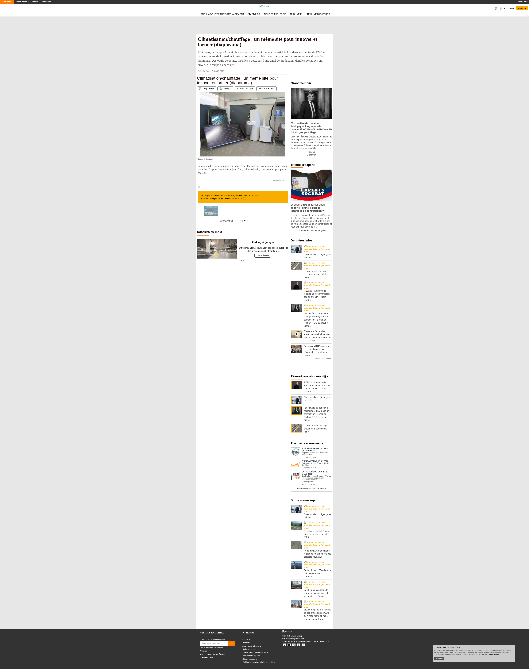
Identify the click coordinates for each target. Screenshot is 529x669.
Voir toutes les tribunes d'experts (311, 230)
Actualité (7, 2)
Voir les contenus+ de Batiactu (213, 654)
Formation (46, 2)
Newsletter (523, 2)
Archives (203, 651)
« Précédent (226, 221)
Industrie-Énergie (275, 14)
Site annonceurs (249, 659)
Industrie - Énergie (245, 89)
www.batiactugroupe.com (293, 638)
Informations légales (251, 656)
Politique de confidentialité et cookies (258, 662)
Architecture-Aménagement (226, 14)
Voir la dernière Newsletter (211, 648)
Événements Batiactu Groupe (255, 652)
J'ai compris (439, 658)
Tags (211, 657)
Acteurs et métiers (266, 89)
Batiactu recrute (249, 649)
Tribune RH (296, 14)
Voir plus (311, 152)
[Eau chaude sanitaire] (199, 150)
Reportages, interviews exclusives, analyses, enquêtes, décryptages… (230, 197)
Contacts (246, 639)
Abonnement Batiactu (251, 646)
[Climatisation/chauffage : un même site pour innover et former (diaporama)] (211, 211)
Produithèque (22, 2)
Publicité (246, 643)
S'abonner (521, 8)
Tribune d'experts (318, 14)
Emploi (35, 2)
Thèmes (203, 657)
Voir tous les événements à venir (311, 489)
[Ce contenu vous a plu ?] (286, 150)
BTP (202, 14)
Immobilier (253, 14)
